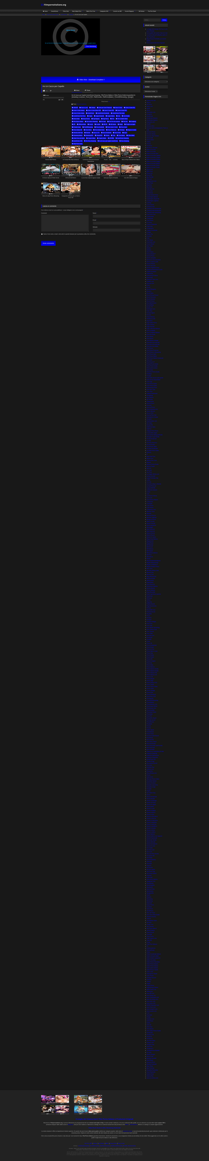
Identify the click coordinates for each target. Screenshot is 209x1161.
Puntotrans (150, 737)
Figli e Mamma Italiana (153, 328)
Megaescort (150, 541)
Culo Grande (126, 116)
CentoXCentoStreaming (83, 1145)
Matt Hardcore (151, 529)
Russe (148, 775)
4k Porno (149, 104)
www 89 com (150, 993)
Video (148, 952)
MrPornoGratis (151, 578)
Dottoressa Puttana (152, 275)
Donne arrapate (151, 257)
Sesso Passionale (152, 838)
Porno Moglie (150, 678)
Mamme (149, 513)
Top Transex (150, 926)
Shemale (149, 861)
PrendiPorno (150, 722)
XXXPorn (149, 1036)
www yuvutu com (152, 1011)
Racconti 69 (150, 739)
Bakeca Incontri (151, 149)
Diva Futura (150, 252)
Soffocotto (149, 877)
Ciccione (149, 222)
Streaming (150, 899)
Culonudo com (151, 242)
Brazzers (149, 185)
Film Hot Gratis (151, 334)
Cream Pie (150, 234)
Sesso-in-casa (151, 846)
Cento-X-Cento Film (122, 110)
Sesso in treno (151, 830)
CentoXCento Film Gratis (118, 113)
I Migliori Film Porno (152, 431)
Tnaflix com (150, 924)
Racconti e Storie (152, 741)
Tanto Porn (150, 908)
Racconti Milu (151, 749)
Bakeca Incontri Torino (153, 165)
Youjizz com (150, 1042)
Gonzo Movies (151, 411)
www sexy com (151, 1003)
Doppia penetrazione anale (154, 269)
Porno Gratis (124, 127)
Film (113, 118)
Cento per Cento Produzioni (105, 107)
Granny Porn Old (151, 415)
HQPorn (149, 429)
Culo (119, 116)
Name (95, 213)
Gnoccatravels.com (152, 409)
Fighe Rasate (150, 326)
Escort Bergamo (151, 289)
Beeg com (150, 173)
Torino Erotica (151, 930)
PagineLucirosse (151, 606)
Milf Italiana (150, 549)
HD (74, 124)
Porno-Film (150, 692)
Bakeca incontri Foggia (153, 161)
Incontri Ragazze (129, 11)
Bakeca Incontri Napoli (153, 163)
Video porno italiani (152, 967)
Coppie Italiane (110, 116)
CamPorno (150, 193)
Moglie (121, 124)
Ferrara (149, 315)
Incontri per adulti (152, 446)
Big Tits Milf (150, 177)
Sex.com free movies (153, 853)
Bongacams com (151, 181)
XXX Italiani (150, 1028)
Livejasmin (150, 501)
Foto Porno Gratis (152, 383)
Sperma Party (151, 889)
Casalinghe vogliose (153, 200)
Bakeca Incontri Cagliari (154, 155)
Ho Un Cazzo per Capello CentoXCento (108, 141)
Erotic (148, 285)
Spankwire (150, 887)
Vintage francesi (151, 977)
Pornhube (149, 637)
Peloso (149, 608)
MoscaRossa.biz (151, 576)
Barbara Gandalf (151, 1058)
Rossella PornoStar (152, 1070)
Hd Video (149, 423)
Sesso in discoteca (152, 816)
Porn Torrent (150, 631)
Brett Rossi (150, 1060)
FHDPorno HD (151, 318)
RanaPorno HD (151, 759)
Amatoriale (150, 116)
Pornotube (150, 714)
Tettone (107, 135)
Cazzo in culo (84, 107)
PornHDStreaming (88, 127)
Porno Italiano (151, 667)
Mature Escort (151, 535)
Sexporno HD (151, 855)
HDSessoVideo (82, 124)
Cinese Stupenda (152, 224)
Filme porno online (152, 368)
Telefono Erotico (151, 916)
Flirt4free (149, 374)
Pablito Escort (151, 604)
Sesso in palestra (152, 822)
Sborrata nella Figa (78, 132)
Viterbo (149, 981)
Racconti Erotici (151, 743)
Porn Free (149, 623)
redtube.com (150, 769)
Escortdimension (151, 303)
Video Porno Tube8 (152, 969)
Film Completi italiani (122, 118)
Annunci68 (150, 137)
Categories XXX (104, 11)
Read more (104, 101)
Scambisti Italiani (152, 781)
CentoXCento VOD (77, 141)
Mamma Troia (151, 511)
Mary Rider (150, 1066)
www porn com (151, 1001)
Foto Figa (149, 381)
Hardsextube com (152, 421)
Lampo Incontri (151, 476)
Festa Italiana (150, 316)
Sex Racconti (150, 849)
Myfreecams (150, 580)
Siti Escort (150, 867)
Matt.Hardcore (151, 531)
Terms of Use (121, 1143)
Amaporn (149, 114)
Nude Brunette (151, 592)
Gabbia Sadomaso (152, 393)
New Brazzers (151, 584)
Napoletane (150, 582)
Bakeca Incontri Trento (153, 167)
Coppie (90, 116)
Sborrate (88, 132)
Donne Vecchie (151, 265)
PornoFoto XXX (151, 696)
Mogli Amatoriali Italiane (154, 560)
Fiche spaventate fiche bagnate (156, 43)
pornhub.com (150, 635)
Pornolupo (122, 129)
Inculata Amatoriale (152, 448)
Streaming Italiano (78, 135)
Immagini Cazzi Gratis (153, 436)
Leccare (149, 482)
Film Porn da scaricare (114, 121)
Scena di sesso (151, 783)
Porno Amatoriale (152, 645)
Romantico (150, 771)
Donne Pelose (151, 263)
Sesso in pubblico (152, 826)
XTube (148, 1017)
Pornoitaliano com (152, 704)
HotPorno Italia (151, 427)
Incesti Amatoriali (152, 438)
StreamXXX (99, 135)
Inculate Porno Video (153, 450)
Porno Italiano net (152, 674)
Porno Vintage (151, 690)
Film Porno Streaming (91, 141)
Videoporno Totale (152, 973)
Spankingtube (151, 885)
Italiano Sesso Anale (153, 464)
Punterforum (150, 731)
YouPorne (149, 1046)
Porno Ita (149, 663)
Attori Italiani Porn (76, 11)
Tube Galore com (152, 938)
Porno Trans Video (152, 686)
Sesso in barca (151, 812)
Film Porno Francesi (152, 350)
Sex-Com (149, 851)
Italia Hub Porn (151, 456)
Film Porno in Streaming (154, 352)
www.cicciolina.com (152, 1078)
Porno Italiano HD (78, 129)
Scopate (149, 789)
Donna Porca (150, 256)
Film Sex (125, 121)
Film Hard (103, 121)
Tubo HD (149, 940)
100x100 (71, 14)
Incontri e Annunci (152, 442)
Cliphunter (150, 226)
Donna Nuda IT (151, 254)
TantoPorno (150, 910)
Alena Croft (150, 1056)
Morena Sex (150, 572)
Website (95, 227)
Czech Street (150, 244)
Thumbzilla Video (152, 920)
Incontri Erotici (151, 444)
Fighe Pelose (150, 324)
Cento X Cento (118, 107)
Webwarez (150, 991)
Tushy (148, 942)
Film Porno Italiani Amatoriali (155, 358)
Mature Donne (151, 533)
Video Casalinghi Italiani (154, 954)
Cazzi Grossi (150, 204)
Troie (114, 135)
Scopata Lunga (151, 787)
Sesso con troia (151, 802)
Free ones (150, 391)
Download (150, 277)
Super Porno (150, 905)
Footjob (149, 375)
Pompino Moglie (151, 621)
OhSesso (149, 598)
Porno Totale (150, 684)
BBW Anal (150, 171)
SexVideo (149, 857)
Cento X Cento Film (130, 107)
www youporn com (152, 1009)
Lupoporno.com (151, 509)
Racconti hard (151, 747)
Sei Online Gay (151, 792)
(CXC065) (111, 138)
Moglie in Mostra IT (152, 564)
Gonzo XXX (150, 413)
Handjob (149, 419)
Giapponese (150, 401)
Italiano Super (151, 466)
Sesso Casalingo (152, 800)
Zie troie (149, 1052)
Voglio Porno (150, 985)
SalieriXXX (150, 777)
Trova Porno (150, 936)
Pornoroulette (150, 710)
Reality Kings (150, 761)
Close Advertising (91, 46)
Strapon (149, 897)
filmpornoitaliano (81, 104)
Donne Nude (76, 118)
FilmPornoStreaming (105, 1145)
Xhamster (149, 1015)
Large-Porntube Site (152, 478)
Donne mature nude (152, 261)
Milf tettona (150, 556)
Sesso (148, 794)
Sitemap (95, 1143)
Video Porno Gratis (77, 143)
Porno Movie (88, 129)
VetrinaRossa (150, 950)
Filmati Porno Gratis (152, 364)
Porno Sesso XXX (152, 682)
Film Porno (150, 348)
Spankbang (150, 883)
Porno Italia (150, 665)
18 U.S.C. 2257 (88, 1143)
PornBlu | (125, 1145)
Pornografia (150, 698)
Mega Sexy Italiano (152, 539)
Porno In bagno (151, 661)
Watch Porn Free (90, 11)
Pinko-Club (66, 11)
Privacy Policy (113, 1143)
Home (46, 11)
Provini (149, 726)
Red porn (149, 765)
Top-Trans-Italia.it (152, 928)
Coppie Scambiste (152, 230)
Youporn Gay (150, 1044)
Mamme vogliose (152, 517)
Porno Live (150, 676)
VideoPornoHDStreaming (116, 1145)
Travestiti (149, 934)
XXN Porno (150, 1021)
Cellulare (93, 107)
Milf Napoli (150, 551)
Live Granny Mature (152, 499)
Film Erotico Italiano (78, 121)
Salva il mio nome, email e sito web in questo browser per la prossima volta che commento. (69, 234)
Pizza (148, 615)
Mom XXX (150, 568)
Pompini (149, 617)
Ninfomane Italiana (152, 586)
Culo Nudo (150, 240)
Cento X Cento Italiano (79, 110)
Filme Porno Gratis (152, 366)
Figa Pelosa (106, 118)
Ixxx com (149, 470)
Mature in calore (151, 537)
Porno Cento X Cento (112, 127)
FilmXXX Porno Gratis (153, 372)
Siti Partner (141, 11)
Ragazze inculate (132, 129)
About (77, 90)
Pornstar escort (151, 720)
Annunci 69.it (150, 126)
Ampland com (151, 122)
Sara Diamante (151, 1072)
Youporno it (150, 1048)
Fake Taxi (149, 311)
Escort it (149, 291)
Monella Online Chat (153, 570)
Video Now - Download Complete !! (92, 80)
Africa (148, 110)
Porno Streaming (125, 141)
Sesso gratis (150, 806)
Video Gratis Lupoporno (153, 958)
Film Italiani (150, 336)
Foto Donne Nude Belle (153, 379)
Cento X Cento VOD (109, 110)
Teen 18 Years (151, 912)
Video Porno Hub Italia (153, 962)
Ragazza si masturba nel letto (155, 751)
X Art (148, 1013)
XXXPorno (150, 1038)
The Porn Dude (152, 11)
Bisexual (149, 179)
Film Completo (151, 330)
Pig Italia (149, 613)
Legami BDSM (151, 488)
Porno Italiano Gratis (152, 669)
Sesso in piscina (151, 824)
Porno (148, 641)
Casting (149, 202)
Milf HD (105, 124)
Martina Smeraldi (152, 1064)
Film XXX (149, 360)
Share (88, 90)
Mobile (149, 558)
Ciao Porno (150, 220)
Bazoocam (150, 169)
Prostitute (149, 724)
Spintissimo (150, 891)
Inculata (98, 124)
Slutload (149, 875)
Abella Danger (151, 1054)
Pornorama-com (151, 708)
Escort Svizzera (151, 297)
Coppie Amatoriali (100, 116)
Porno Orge (150, 680)
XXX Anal (149, 1027)
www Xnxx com (151, 1007)
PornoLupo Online (152, 706)
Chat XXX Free (151, 214)
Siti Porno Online (152, 873)
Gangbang (133, 121)
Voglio (148, 983)
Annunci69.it (150, 139)
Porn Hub (149, 625)
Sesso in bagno (151, 810)
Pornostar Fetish (151, 712)
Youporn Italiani (91, 138)
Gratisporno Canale (152, 417)
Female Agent (151, 313)
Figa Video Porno (152, 322)
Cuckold (149, 236)
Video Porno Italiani (152, 964)
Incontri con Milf (117, 11)
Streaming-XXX (89, 135)
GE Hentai (150, 399)
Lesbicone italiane (152, 490)
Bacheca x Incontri (152, 147)
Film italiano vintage (152, 340)
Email (95, 220)
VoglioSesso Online (152, 987)
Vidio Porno (150, 975)
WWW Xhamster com (153, 1005)
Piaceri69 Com (151, 610)
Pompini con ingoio (130, 124)
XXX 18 (149, 1025)
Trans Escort (150, 932)
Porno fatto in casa (152, 651)
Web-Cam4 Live (151, 989)
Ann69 (148, 124)
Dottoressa (150, 273)
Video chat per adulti (153, 956)
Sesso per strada (151, 840)
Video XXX (150, 971)
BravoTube (150, 183)
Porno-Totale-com (112, 129)
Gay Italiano (150, 397)
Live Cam (149, 497)
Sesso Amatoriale (107, 132)
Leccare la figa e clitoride (154, 484)
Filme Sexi (150, 370)
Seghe (148, 790)
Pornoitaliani (150, 702)
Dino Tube (150, 246)
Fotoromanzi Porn (152, 387)
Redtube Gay (150, 767)
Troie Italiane (122, 135)
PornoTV (149, 716)
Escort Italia (150, 293)
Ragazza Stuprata (152, 753)
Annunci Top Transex (153, 136)
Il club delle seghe (152, 433)
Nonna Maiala (151, 588)
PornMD (149, 639)
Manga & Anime (151, 519)
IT (147, 454)
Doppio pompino (151, 271)
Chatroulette (150, 216)
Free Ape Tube (151, 389)
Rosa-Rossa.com (152, 773)
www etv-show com (152, 999)
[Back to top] (204, 1156)
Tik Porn (149, 922)
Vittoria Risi (150, 1076)
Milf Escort (150, 547)
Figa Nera (149, 320)
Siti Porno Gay (151, 871)
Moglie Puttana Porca (153, 566)
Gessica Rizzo (151, 1062)
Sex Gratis (150, 848)
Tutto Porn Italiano (152, 944)
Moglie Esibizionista (152, 562)
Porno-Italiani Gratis (99, 129)
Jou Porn (149, 472)
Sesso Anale (118, 132)
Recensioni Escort (152, 763)
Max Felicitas (150, 1068)
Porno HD (149, 659)
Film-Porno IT (151, 362)
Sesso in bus (150, 814)
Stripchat (149, 903)
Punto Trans (150, 733)
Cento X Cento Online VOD (94, 110)
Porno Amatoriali (100, 127)
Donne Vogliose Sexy (153, 267)
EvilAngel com (151, 309)
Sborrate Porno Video (153, 779)
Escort (148, 287)
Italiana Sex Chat (152, 460)
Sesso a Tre (96, 132)
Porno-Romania (151, 694)
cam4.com (150, 191)
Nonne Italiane (151, 590)
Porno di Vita (150, 649)
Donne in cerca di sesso (154, 259)
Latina (148, 480)
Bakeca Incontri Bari (152, 153)
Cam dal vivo (150, 189)
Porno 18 (149, 643)
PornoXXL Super (151, 718)
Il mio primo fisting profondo (155, 434)
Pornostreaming (132, 1145)
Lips (148, 493)
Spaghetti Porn (151, 881)
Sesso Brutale (151, 798)
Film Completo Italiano (153, 332)
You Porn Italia (151, 1040)
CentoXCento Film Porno (79, 116)
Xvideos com (150, 1019)
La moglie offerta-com (153, 474)
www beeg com (151, 995)
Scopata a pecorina (152, 785)
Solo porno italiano (152, 879)
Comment (44, 213)
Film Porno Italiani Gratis (53, 14)
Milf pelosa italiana (152, 552)
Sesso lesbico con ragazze (154, 836)
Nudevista (150, 596)
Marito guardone (151, 525)
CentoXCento (54, 11)
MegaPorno (150, 543)
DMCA (107, 1143)
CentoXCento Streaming (123, 138)
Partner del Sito (151, 100)
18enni (149, 102)
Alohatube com (151, 112)
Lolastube (149, 503)
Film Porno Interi (151, 354)
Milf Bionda (150, 545)
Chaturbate (150, 218)
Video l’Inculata (151, 960)
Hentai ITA (150, 425)
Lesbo (148, 492)
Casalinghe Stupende (153, 198)
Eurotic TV (150, 307)
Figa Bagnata (96, 118)
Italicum (149, 468)
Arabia (148, 141)
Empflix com (150, 281)
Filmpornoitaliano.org (54, 4)
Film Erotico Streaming (92, 121)
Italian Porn (150, 458)
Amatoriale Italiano (152, 118)
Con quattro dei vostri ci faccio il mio (157, 33)
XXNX (148, 1023)
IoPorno (149, 452)
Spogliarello (150, 893)
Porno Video (150, 688)
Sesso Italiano (151, 834)
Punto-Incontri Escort (153, 735)
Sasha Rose (150, 1074)
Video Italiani (131, 135)
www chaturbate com (153, 997)
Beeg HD (149, 175)
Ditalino (149, 250)
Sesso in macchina (152, 820)
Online (148, 600)
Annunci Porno (151, 132)
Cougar (149, 232)
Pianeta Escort (151, 612)
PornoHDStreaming (152, 700)
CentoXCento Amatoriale (103, 113)
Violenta (149, 979)
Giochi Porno (150, 403)
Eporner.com (150, 283)
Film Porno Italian (152, 356)
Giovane (149, 405)
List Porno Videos (152, 495)
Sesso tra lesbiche (152, 844)
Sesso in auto (151, 808)
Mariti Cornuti (150, 521)
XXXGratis (150, 1032)
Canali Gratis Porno (152, 195)
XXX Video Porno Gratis (154, 1030)
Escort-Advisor (151, 299)
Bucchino (149, 187)
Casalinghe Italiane (152, 197)
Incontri (91, 124)
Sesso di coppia (151, 804)
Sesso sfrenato (151, 842)
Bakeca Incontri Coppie (153, 157)
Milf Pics (149, 554)
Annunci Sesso (151, 134)
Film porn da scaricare (153, 342)
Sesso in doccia (151, 818)
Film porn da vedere (152, 346)
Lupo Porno (150, 505)
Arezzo (149, 143)
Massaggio (150, 527)
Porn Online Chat (152, 629)
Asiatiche (149, 145)
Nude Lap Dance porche (154, 594)
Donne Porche (86, 118)
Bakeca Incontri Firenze (153, 159)
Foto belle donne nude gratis (155, 377)
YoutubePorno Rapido (153, 1050)
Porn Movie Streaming (153, 627)
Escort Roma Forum (152, 295)
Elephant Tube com (152, 279)
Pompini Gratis (77, 127)
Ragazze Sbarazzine (153, 755)
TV (147, 946)
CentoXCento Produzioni (154, 210)
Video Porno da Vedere (79, 138)
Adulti (148, 108)
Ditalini (149, 248)
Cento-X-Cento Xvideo (79, 113)
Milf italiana (113, 124)
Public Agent (150, 730)
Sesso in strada (151, 828)
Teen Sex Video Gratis (153, 914)
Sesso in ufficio (151, 832)
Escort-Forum (150, 301)
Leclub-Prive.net (151, 486)
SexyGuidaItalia (151, 859)
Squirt (125, 132)
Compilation (150, 228)
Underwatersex (151, 948)
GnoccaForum (151, 407)
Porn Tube (150, 633)
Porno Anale (150, 647)
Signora (149, 865)
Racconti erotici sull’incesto (154, 745)
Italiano (149, 462)
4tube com (150, 106)
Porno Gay (150, 653)
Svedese (149, 907)
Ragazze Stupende (152, 757)
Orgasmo (149, 602)
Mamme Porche (151, 515)
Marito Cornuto (151, 523)
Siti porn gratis (151, 869)
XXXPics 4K (150, 1034)
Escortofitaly (150, 305)
